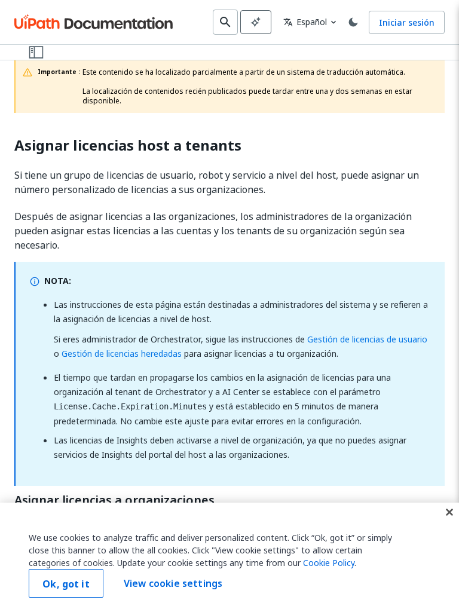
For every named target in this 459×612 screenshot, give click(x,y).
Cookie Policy (328, 562)
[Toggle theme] (353, 22)
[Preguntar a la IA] (255, 22)
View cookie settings (173, 583)
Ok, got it (66, 584)
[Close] (449, 512)
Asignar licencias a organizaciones (114, 500)
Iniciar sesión (406, 22)
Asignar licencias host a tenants (127, 145)
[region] (229, 557)
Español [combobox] (305, 22)
